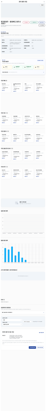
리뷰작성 (42, 25)
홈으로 (1, 1)
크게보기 (42, 5)
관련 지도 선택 (5, 318)
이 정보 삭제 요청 (40, 347)
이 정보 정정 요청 (32, 347)
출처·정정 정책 (41, 332)
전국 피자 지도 (23, 2)
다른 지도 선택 (5, 322)
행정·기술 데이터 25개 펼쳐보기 (7, 312)
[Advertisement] (23, 103)
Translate (40, 321)
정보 (44, 1)
